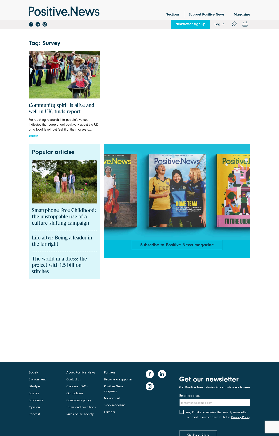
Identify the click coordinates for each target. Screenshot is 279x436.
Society (33, 136)
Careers (109, 412)
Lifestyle (34, 386)
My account (112, 398)
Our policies (74, 393)
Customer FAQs (77, 386)
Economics (36, 400)
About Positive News (80, 372)
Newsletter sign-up (190, 24)
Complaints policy (78, 400)
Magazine (242, 14)
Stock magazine (115, 405)
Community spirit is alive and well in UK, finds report (61, 108)
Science (34, 393)
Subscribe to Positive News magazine (177, 244)
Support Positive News (206, 14)
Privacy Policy (240, 417)
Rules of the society (80, 414)
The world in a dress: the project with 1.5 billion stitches (59, 265)
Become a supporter (118, 379)
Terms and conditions (81, 407)
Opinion (34, 407)
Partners (109, 372)
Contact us (73, 379)
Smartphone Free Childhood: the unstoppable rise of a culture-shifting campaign (64, 217)
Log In (219, 24)
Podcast (34, 414)
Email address (189, 396)
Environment (37, 379)
